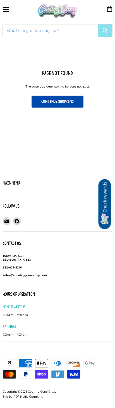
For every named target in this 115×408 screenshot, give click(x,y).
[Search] (105, 30)
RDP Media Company (28, 397)
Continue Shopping (57, 101)
